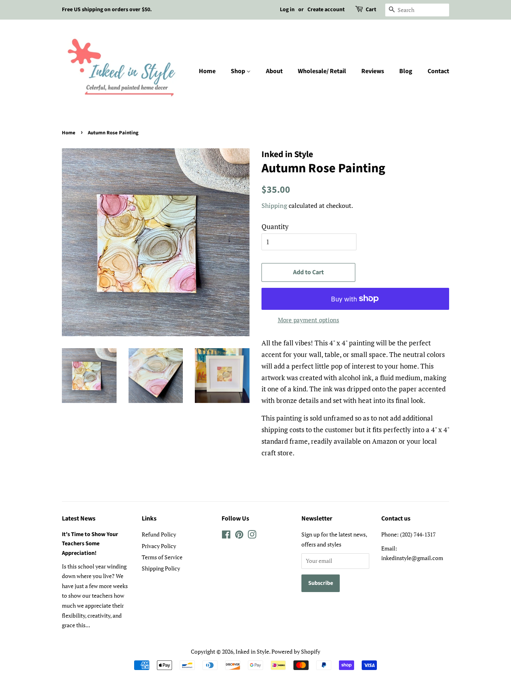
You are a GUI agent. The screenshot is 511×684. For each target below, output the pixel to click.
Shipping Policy (161, 568)
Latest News (78, 518)
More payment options (308, 320)
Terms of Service (162, 557)
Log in (287, 10)
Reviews (372, 71)
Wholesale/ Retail (322, 71)
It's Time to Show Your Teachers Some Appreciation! (90, 543)
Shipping (274, 205)
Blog (405, 71)
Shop (238, 71)
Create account (326, 10)
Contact (438, 71)
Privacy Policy (159, 546)
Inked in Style (252, 651)
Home (207, 71)
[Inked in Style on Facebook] (226, 536)
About (274, 71)
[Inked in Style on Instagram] (252, 536)
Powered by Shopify (295, 651)
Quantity (275, 226)
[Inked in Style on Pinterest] (239, 536)
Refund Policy (159, 534)
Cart (371, 10)
